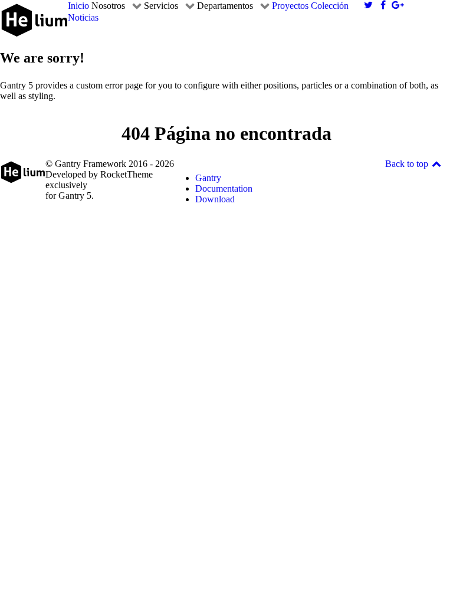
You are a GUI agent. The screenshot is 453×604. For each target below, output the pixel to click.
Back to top (408, 164)
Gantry (208, 178)
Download (215, 199)
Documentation (223, 188)
